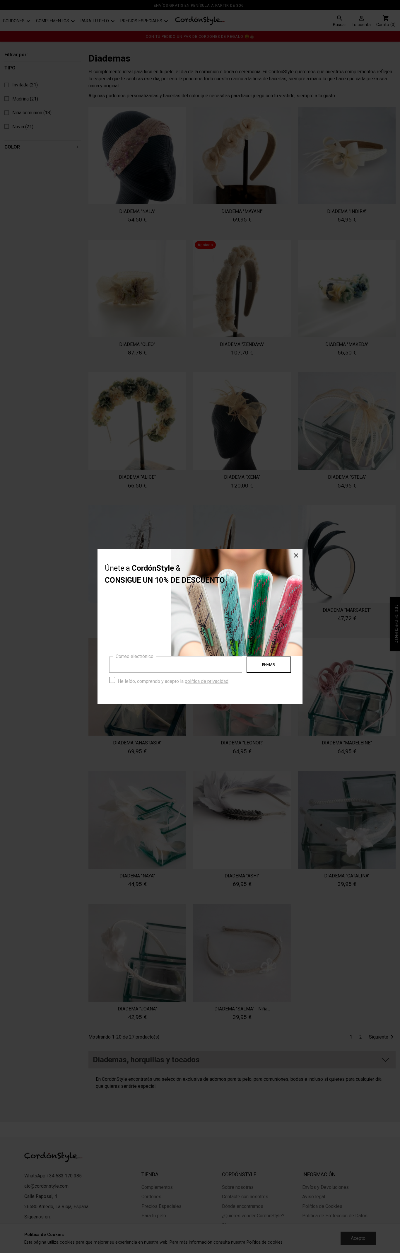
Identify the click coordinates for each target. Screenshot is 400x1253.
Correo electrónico (134, 656)
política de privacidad (206, 681)
